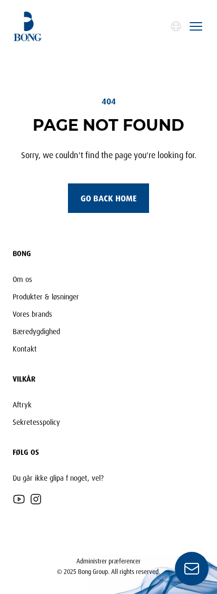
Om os (22, 279)
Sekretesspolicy (36, 421)
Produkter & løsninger (46, 296)
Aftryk (22, 404)
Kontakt (25, 348)
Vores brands (32, 313)
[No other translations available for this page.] (176, 26)
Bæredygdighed (36, 331)
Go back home (108, 198)
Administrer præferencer (108, 561)
